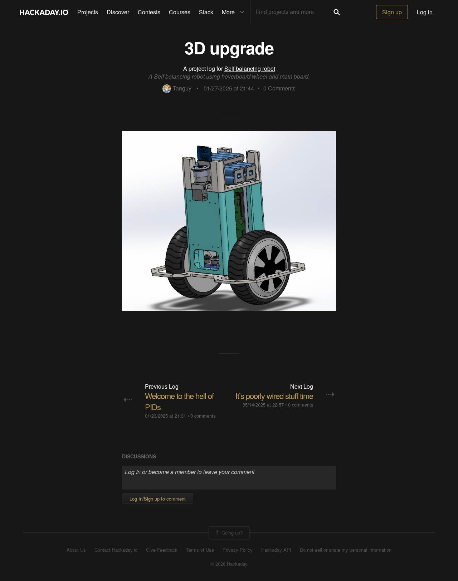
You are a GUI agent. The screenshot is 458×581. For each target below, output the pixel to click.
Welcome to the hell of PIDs (179, 401)
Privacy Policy (238, 550)
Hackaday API (276, 550)
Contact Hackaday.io (115, 550)
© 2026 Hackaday (229, 564)
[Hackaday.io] (44, 12)
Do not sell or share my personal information (345, 550)
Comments (279, 88)
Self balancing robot (249, 68)
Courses (179, 12)
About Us (76, 550)
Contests (149, 12)
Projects (87, 12)
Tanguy (182, 88)
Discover (118, 12)
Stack (206, 12)
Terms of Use (200, 550)
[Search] (337, 12)
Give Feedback (161, 550)
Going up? (231, 532)
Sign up (392, 12)
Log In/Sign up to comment (158, 498)
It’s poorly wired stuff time (274, 395)
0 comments (202, 415)
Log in (425, 12)
